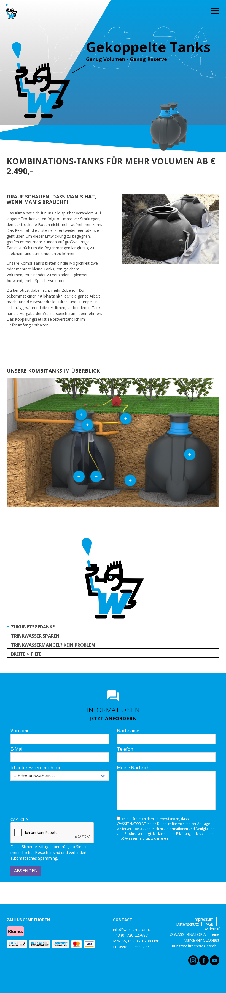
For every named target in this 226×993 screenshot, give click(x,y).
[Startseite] (11, 11)
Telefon (125, 749)
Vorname (19, 731)
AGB (210, 924)
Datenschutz (187, 924)
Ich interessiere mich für (35, 767)
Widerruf (211, 928)
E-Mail (16, 749)
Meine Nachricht (134, 767)
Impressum (203, 919)
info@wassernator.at (131, 929)
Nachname (128, 731)
